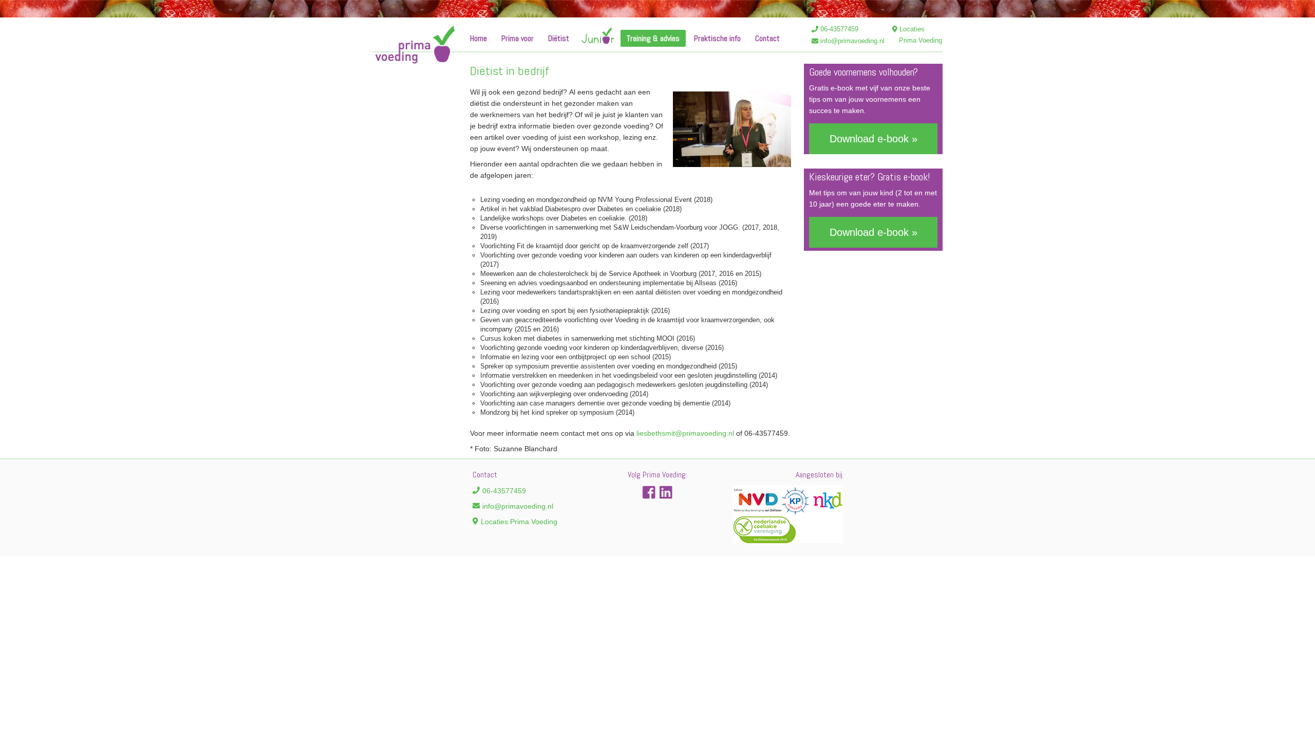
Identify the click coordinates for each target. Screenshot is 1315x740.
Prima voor (517, 38)
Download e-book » (873, 138)
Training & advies (653, 38)
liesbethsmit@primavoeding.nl (685, 433)
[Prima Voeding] (413, 45)
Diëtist (558, 38)
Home (478, 38)
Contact (767, 38)
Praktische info (717, 38)
